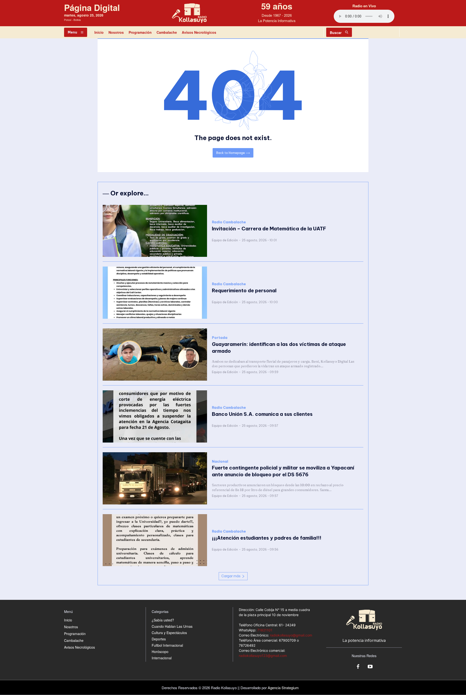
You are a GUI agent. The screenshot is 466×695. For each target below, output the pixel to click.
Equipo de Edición (225, 240)
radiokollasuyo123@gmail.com (263, 655)
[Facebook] (358, 667)
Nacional (220, 462)
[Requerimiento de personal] (155, 293)
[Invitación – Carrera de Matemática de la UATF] (155, 231)
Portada (219, 338)
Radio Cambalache (229, 222)
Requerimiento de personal (244, 290)
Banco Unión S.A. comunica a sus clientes (262, 414)
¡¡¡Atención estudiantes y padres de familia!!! (266, 538)
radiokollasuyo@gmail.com (291, 635)
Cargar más (231, 576)
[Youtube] (370, 667)
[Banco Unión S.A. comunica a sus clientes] (155, 416)
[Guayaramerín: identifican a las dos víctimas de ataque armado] (155, 354)
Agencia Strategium (283, 687)
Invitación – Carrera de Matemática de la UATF (269, 229)
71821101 (264, 630)
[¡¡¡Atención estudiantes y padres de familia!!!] (155, 540)
